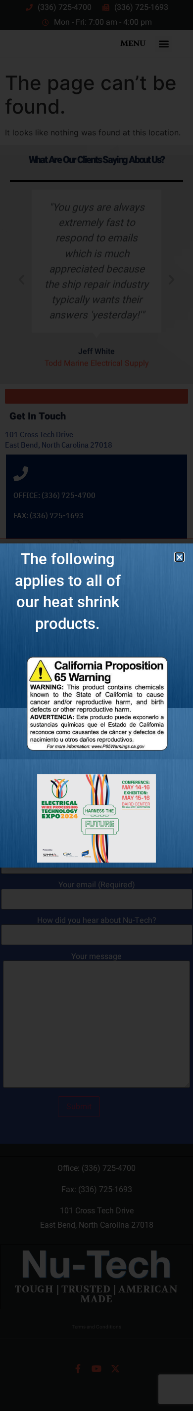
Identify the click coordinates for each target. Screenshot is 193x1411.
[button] (179, 557)
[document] (96, 705)
